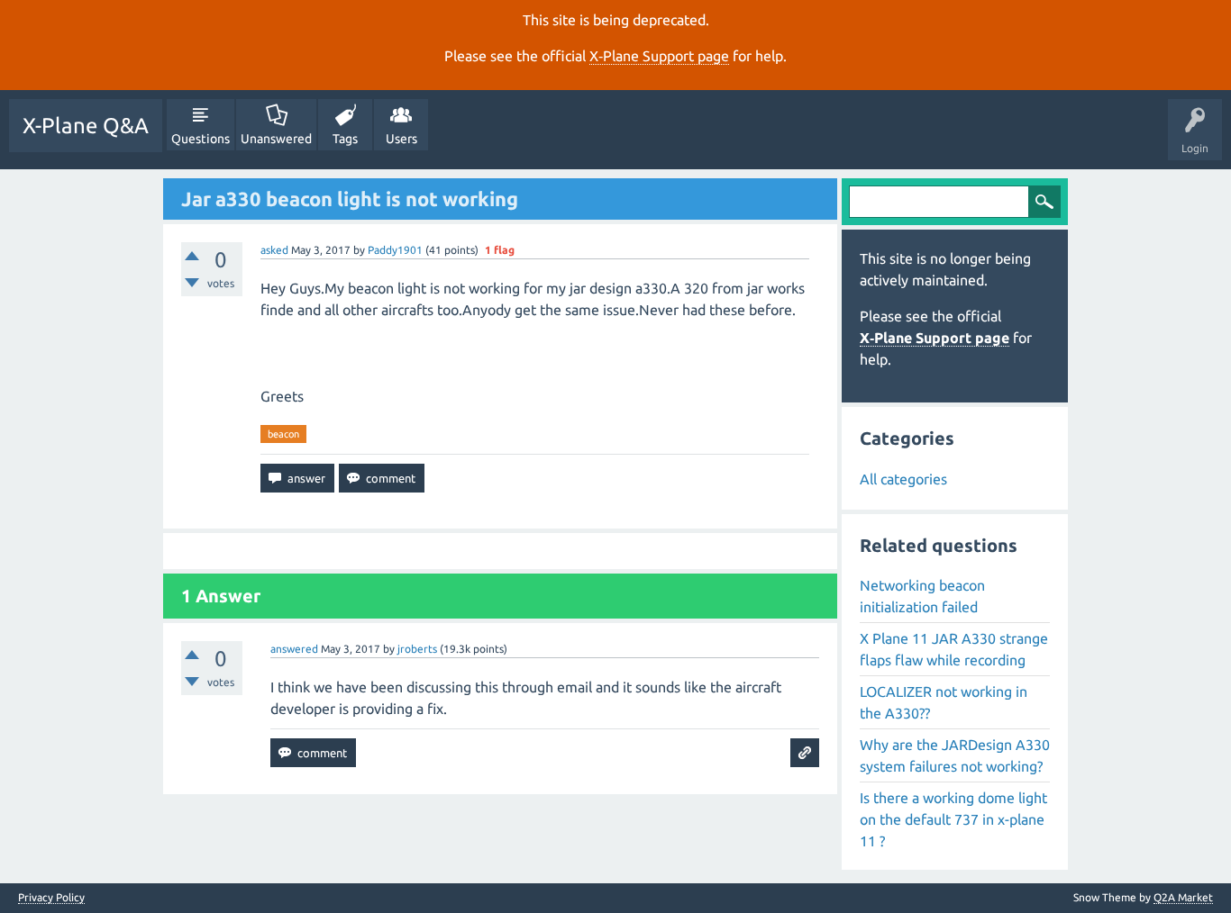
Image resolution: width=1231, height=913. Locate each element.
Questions (200, 138)
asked (274, 250)
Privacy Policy (51, 897)
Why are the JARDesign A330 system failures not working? (955, 755)
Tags (345, 138)
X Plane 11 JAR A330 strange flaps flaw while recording (954, 649)
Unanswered (276, 138)
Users (401, 138)
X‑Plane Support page (659, 56)
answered (294, 649)
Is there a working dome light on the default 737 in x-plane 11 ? (953, 819)
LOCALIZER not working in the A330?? (943, 702)
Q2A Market (1183, 897)
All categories (903, 479)
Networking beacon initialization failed (922, 596)
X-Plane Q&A (86, 125)
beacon (283, 434)
